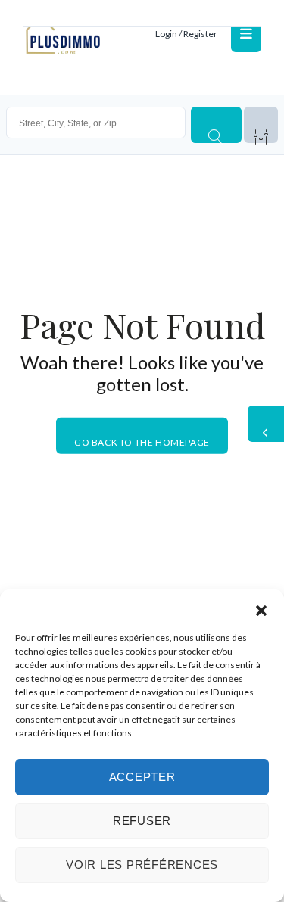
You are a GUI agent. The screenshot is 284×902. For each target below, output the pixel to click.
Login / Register (186, 33)
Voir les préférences (142, 864)
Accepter (142, 776)
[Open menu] (246, 34)
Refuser (142, 820)
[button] (261, 608)
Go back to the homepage (142, 441)
